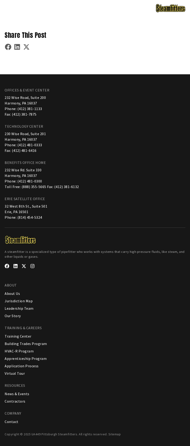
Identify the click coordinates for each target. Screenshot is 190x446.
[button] (9, 8)
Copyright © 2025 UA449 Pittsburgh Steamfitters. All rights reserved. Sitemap (63, 434)
